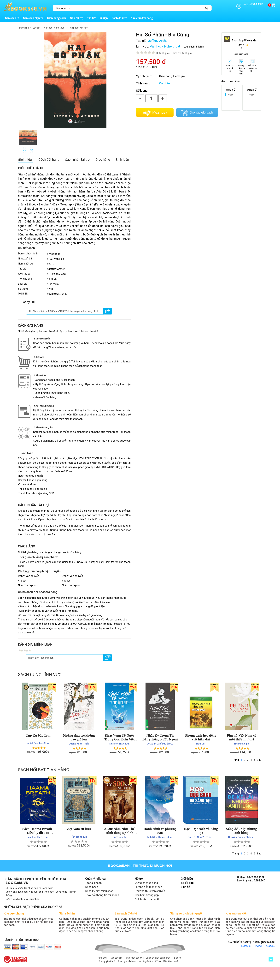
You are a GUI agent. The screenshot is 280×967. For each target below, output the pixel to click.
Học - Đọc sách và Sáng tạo (201, 831)
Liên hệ (185, 887)
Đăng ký (247, 4)
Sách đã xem (119, 18)
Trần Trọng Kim (79, 836)
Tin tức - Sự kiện (97, 18)
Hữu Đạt (200, 743)
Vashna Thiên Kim (38, 837)
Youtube (270, 946)
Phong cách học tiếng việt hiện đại (200, 737)
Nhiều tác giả (241, 743)
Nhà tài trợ (76, 18)
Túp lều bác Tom (38, 735)
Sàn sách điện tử (33, 18)
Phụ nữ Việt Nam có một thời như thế (241, 737)
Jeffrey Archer (158, 41)
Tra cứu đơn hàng (142, 18)
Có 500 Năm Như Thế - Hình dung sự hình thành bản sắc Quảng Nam (119, 831)
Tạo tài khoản (93, 882)
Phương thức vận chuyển (150, 891)
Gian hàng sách (56, 18)
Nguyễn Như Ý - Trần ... (201, 837)
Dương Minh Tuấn (79, 743)
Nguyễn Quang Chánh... (241, 837)
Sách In (36, 27)
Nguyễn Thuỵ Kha (119, 743)
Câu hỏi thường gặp (147, 895)
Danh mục (61, 8)
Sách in (200, 46)
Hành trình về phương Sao (160, 831)
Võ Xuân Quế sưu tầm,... (160, 743)
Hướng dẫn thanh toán (148, 887)
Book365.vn (119, 866)
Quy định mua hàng (146, 882)
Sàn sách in (12, 18)
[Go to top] (271, 959)
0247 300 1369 (255, 877)
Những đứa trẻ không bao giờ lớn (79, 737)
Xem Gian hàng (241, 54)
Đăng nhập (257, 3)
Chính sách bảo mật (147, 899)
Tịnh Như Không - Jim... (160, 837)
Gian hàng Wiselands (244, 40)
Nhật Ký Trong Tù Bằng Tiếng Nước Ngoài (160, 737)
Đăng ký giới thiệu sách (99, 891)
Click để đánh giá (182, 53)
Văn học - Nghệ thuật (54, 27)
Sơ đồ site (187, 882)
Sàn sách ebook (134, 958)
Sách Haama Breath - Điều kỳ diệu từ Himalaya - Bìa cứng (38, 831)
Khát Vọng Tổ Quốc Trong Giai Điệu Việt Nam (119, 737)
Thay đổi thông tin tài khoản (102, 895)
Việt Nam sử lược (78, 829)
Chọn (230, 95)
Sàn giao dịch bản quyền (158, 958)
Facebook (246, 946)
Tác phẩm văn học (78, 27)
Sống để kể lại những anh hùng (241, 831)
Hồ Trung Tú (119, 837)
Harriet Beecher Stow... (38, 743)
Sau (259, 759)
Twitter (258, 946)
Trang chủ (24, 27)
